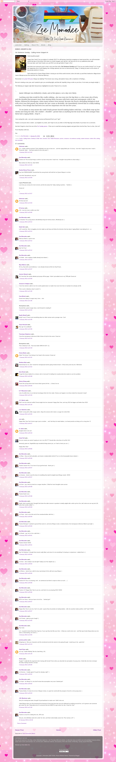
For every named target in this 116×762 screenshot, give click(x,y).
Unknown (22, 146)
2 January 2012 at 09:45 (25, 573)
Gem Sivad (22, 372)
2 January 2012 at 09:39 (25, 507)
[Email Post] (44, 136)
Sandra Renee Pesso (25, 170)
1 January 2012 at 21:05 (25, 300)
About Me (35, 45)
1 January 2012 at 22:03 (25, 310)
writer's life (93, 138)
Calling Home (27, 138)
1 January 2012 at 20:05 (25, 212)
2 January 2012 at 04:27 (25, 423)
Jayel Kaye (22, 649)
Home (58, 730)
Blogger (77, 755)
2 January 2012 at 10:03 (25, 620)
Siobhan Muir (23, 362)
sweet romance (85, 138)
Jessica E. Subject (24, 283)
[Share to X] (50, 136)
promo (61, 138)
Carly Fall (21, 438)
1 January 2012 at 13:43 (25, 152)
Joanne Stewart (23, 274)
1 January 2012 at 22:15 (25, 338)
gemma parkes (23, 640)
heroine (45, 138)
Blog (49, 45)
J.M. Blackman (23, 698)
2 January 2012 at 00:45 (25, 385)
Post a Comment (21, 723)
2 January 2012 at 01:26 (25, 404)
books (21, 138)
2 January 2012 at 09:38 (25, 486)
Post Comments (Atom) (29, 733)
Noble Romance (55, 138)
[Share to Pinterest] (53, 136)
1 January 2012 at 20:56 (25, 278)
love (49, 138)
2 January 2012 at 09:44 (25, 554)
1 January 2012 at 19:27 (25, 193)
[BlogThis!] (48, 136)
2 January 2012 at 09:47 (25, 601)
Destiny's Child (35, 138)
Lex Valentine (23, 409)
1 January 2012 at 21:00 (25, 291)
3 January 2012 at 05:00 (25, 664)
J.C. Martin (22, 400)
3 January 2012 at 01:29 (25, 653)
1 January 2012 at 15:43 (25, 165)
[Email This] (47, 136)
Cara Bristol (22, 296)
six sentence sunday (75, 138)
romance (66, 138)
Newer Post (19, 730)
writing (98, 138)
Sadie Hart (22, 227)
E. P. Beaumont (23, 390)
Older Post (97, 730)
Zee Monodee (23, 157)
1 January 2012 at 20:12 (25, 222)
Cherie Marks (23, 353)
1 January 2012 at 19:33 (25, 203)
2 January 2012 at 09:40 (25, 526)
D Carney (21, 208)
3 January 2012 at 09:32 (25, 674)
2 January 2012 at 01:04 (25, 395)
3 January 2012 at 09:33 (25, 693)
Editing (26, 45)
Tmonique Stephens (25, 334)
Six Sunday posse (42, 126)
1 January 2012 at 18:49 (25, 177)
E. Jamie (21, 428)
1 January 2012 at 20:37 (25, 269)
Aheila (21, 658)
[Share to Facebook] (52, 136)
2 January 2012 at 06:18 (25, 433)
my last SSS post (28, 79)
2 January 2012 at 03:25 (25, 414)
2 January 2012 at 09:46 (25, 582)
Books (43, 45)
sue (20, 419)
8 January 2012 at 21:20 (25, 707)
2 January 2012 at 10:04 (25, 634)
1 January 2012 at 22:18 (25, 348)
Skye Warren (22, 264)
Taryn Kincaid (23, 324)
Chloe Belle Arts (25, 744)
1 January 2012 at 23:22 (25, 366)
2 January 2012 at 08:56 (25, 448)
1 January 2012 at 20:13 (25, 259)
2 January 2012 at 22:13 (25, 644)
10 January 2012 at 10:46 (26, 720)
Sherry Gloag (23, 381)
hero (41, 138)
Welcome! (18, 45)
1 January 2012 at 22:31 (25, 357)
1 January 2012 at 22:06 (25, 319)
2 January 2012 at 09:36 (25, 458)
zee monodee (19, 140)
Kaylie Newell (23, 315)
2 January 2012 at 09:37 (25, 467)
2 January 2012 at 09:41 (25, 535)
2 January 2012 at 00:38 (25, 376)
